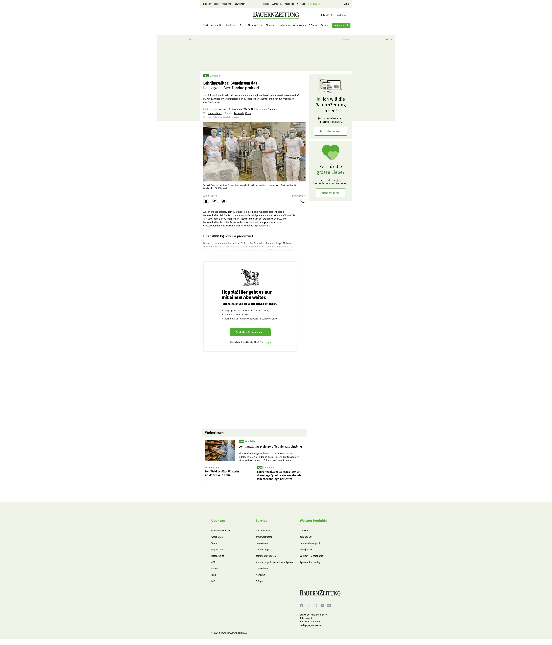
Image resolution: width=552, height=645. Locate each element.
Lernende (239, 113)
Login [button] (346, 4)
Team (216, 4)
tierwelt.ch (305, 530)
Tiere (242, 25)
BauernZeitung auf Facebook (301, 605)
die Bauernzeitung (220, 530)
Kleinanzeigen (263, 549)
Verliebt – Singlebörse (311, 556)
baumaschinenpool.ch (311, 543)
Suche (340, 15)
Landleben (231, 25)
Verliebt (301, 4)
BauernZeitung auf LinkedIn (329, 605)
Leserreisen (262, 543)
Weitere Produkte (313, 520)
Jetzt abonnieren (330, 131)
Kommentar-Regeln (266, 556)
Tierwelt (265, 4)
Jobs (213, 575)
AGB (213, 562)
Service (261, 520)
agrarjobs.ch (306, 549)
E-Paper (207, 4)
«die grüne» (314, 4)
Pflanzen (270, 25)
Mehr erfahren (331, 193)
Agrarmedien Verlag (310, 562)
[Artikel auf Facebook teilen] (206, 201)
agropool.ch (306, 537)
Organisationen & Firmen (305, 25)
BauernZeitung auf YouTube (322, 605)
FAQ (213, 581)
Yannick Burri (215, 113)
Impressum (217, 549)
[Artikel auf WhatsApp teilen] (215, 201)
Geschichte (217, 537)
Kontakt (215, 568)
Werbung (226, 4)
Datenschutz (217, 556)
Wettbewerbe (263, 530)
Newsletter (239, 4)
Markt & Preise (255, 25)
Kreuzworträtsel (264, 537)
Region (324, 25)
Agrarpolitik (217, 25)
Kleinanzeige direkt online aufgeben (274, 562)
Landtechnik (284, 25)
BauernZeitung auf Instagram (308, 605)
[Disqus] (254, 390)
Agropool (276, 4)
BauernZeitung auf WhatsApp (315, 605)
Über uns (218, 520)
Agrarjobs (289, 4)
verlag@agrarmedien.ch (312, 625)
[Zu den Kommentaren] (303, 201)
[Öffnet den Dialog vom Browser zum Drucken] (224, 201)
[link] (271, 446)
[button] (206, 15)
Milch (248, 113)
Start (205, 25)
